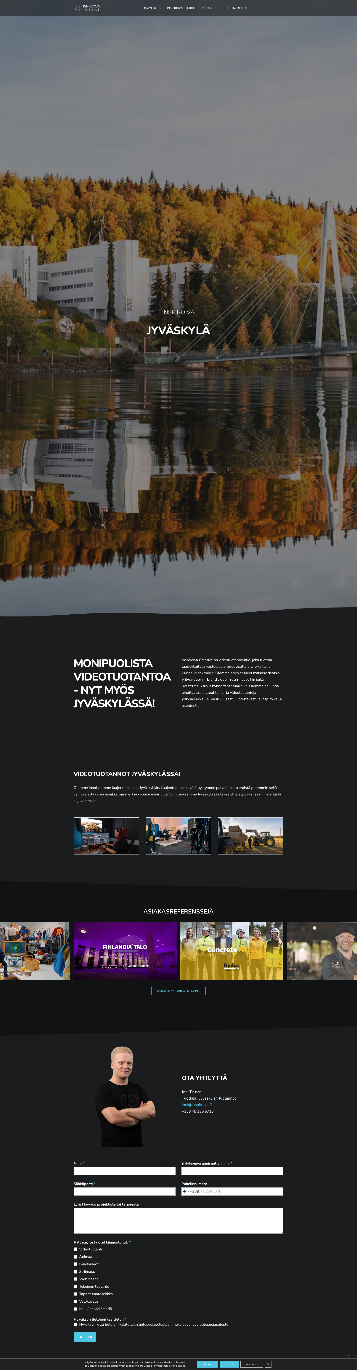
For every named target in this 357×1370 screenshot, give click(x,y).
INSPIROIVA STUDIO (180, 8)
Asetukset (252, 1364)
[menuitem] (153, 8)
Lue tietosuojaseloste (210, 1324)
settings (180, 1366)
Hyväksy (208, 1364)
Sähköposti (85, 1183)
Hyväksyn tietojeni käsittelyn (100, 1319)
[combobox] (190, 1191)
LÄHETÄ (84, 1337)
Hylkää (229, 1364)
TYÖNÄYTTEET (210, 8)
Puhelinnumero (194, 1183)
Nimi (79, 1163)
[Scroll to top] (349, 1354)
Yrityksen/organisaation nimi (206, 1163)
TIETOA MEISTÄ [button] (236, 8)
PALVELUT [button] (151, 8)
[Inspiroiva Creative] (87, 8)
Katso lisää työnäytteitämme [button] (178, 991)
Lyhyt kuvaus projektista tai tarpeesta (106, 1204)
